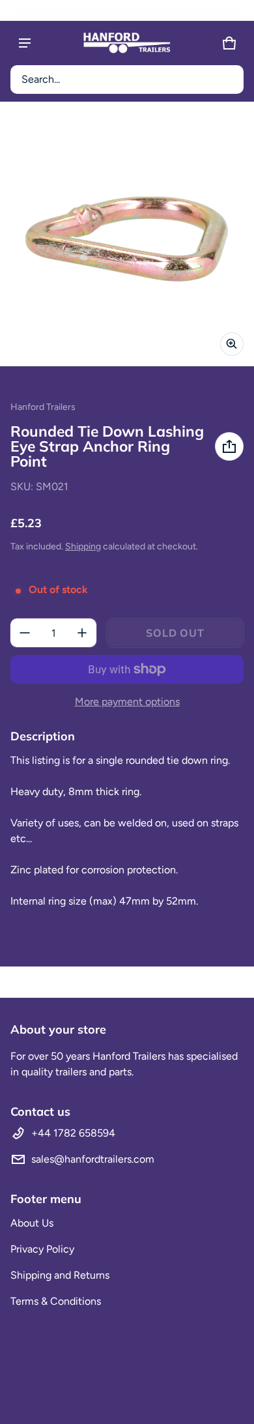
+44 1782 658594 (73, 1133)
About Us (31, 1223)
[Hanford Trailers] (127, 43)
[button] (127, 79)
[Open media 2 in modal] (127, 239)
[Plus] (82, 632)
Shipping (83, 546)
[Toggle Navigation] (24, 43)
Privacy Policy (42, 1249)
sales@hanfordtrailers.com (92, 1159)
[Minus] (24, 632)
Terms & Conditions (55, 1301)
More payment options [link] (127, 701)
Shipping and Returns (59, 1275)
